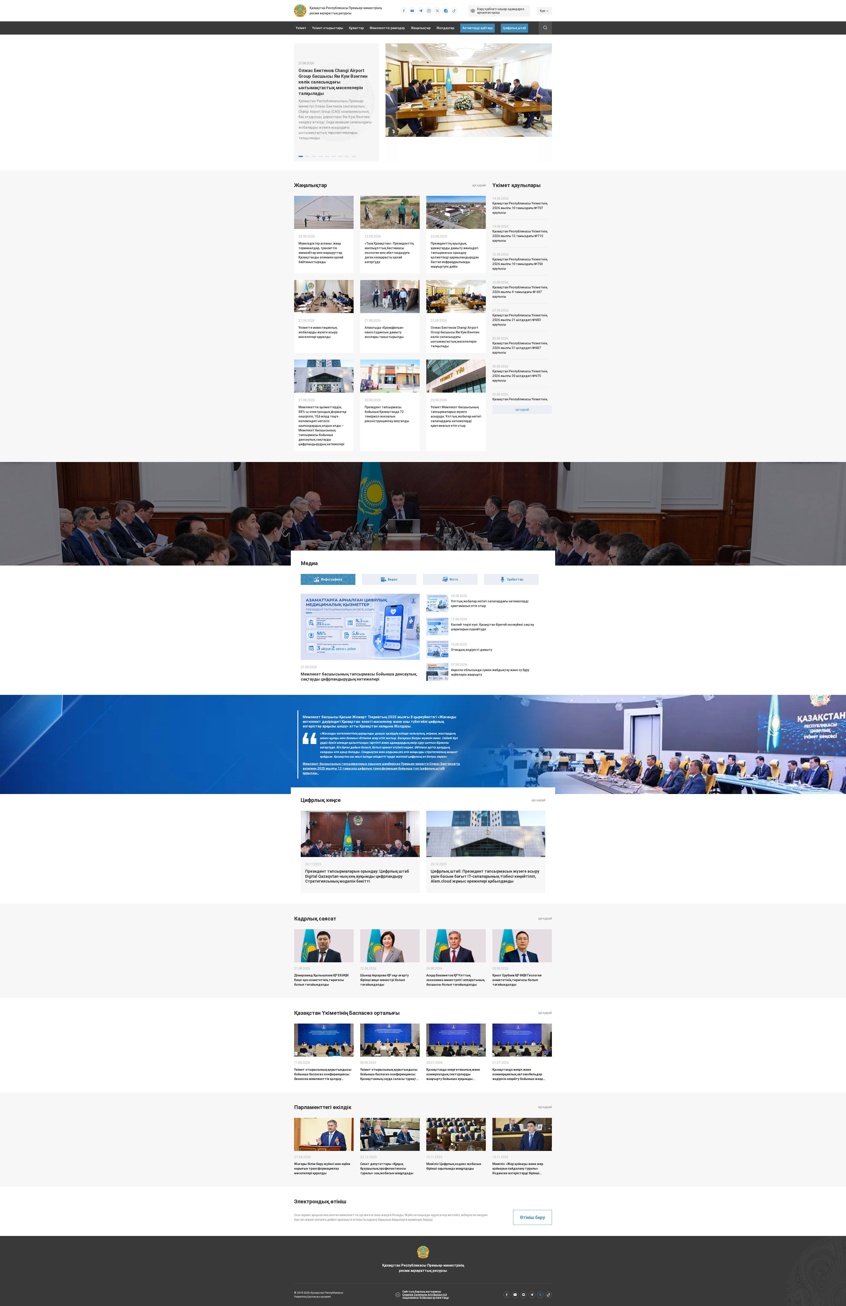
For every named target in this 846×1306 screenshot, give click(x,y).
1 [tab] (301, 156)
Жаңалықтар (420, 28)
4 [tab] (320, 156)
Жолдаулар (445, 28)
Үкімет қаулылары (516, 185)
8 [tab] (347, 156)
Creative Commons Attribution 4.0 (424, 1294)
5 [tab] (327, 156)
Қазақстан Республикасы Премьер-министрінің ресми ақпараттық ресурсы (423, 1268)
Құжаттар (356, 28)
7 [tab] (340, 156)
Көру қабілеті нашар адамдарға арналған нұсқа (500, 10)
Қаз (542, 11)
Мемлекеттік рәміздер (387, 28)
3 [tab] (314, 156)
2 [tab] (307, 156)
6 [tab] (334, 156)
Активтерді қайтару (477, 28)
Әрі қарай (479, 185)
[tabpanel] (336, 102)
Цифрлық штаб (514, 28)
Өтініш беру (532, 1217)
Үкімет (301, 28)
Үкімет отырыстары (327, 28)
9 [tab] (353, 156)
